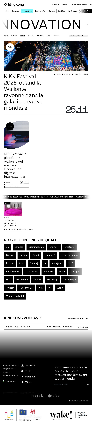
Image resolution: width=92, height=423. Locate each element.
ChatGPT (54, 247)
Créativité (69, 247)
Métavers (48, 272)
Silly (48, 36)
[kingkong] (14, 4)
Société (61, 11)
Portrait (40, 36)
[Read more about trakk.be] (37, 396)
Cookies (23, 393)
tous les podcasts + (78, 318)
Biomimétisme (36, 247)
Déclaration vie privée (29, 393)
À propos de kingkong (9, 365)
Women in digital (15, 296)
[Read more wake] (68, 415)
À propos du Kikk (8, 369)
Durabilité (50, 255)
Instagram (57, 263)
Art (7, 11)
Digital (58, 74)
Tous (6, 36)
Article (14, 36)
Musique (75, 272)
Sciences (15, 11)
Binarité (19, 247)
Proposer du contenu (79, 4)
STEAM (37, 280)
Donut (30, 36)
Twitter (10, 288)
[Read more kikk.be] (54, 396)
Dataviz (10, 255)
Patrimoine (22, 280)
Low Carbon (31, 272)
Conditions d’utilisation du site (10, 393)
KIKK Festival (13, 272)
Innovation (27, 11)
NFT (8, 280)
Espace (9, 263)
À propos (55, 4)
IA (45, 263)
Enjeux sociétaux (69, 255)
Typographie (26, 288)
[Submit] (87, 384)
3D (7, 247)
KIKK (70, 263)
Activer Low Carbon (81, 11)
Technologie (40, 11)
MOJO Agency (86, 400)
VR (49, 288)
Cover (22, 36)
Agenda (64, 4)
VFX (40, 288)
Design (23, 255)
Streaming (52, 280)
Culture (52, 11)
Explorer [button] (74, 11)
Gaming (34, 263)
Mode (62, 272)
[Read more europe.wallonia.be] (23, 415)
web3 (60, 288)
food (21, 263)
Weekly (56, 36)
